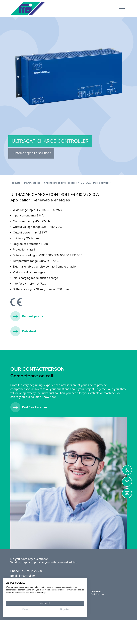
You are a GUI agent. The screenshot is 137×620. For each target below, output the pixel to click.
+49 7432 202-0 (31, 571)
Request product (33, 316)
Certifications (97, 594)
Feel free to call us (34, 407)
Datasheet (29, 331)
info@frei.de (27, 575)
